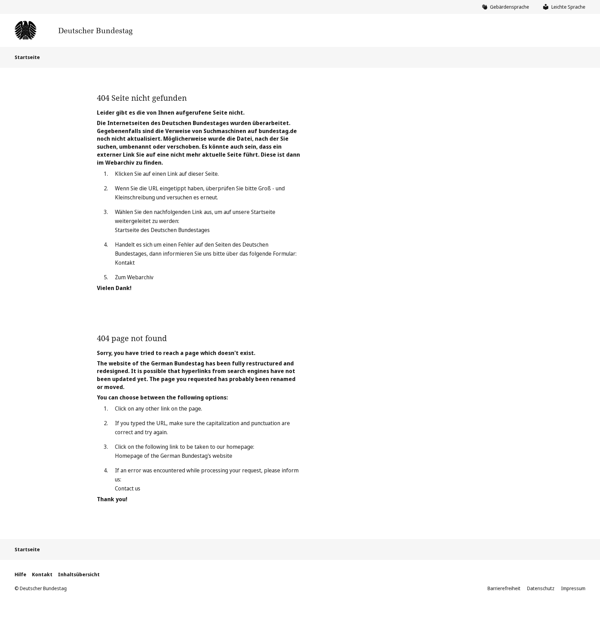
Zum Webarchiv (134, 277)
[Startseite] (73, 30)
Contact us (127, 488)
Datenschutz (541, 588)
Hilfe (20, 574)
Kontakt (125, 262)
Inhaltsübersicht (79, 574)
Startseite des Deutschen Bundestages (162, 230)
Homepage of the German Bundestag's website (173, 456)
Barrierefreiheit (504, 588)
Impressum (573, 588)
